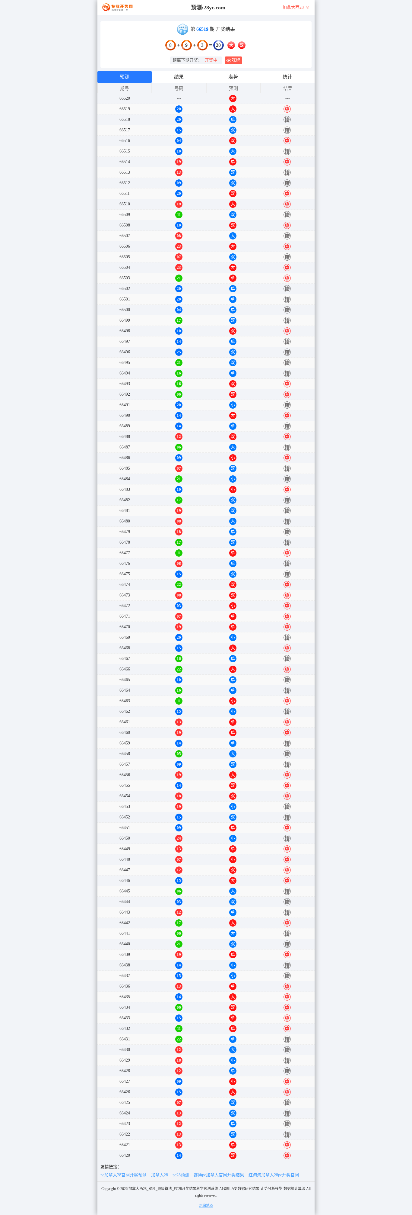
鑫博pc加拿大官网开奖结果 (219, 1175)
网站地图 (206, 1206)
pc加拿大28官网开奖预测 (123, 1175)
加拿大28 (159, 1175)
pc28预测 (181, 1175)
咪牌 (236, 60)
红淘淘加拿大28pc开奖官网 (274, 1175)
